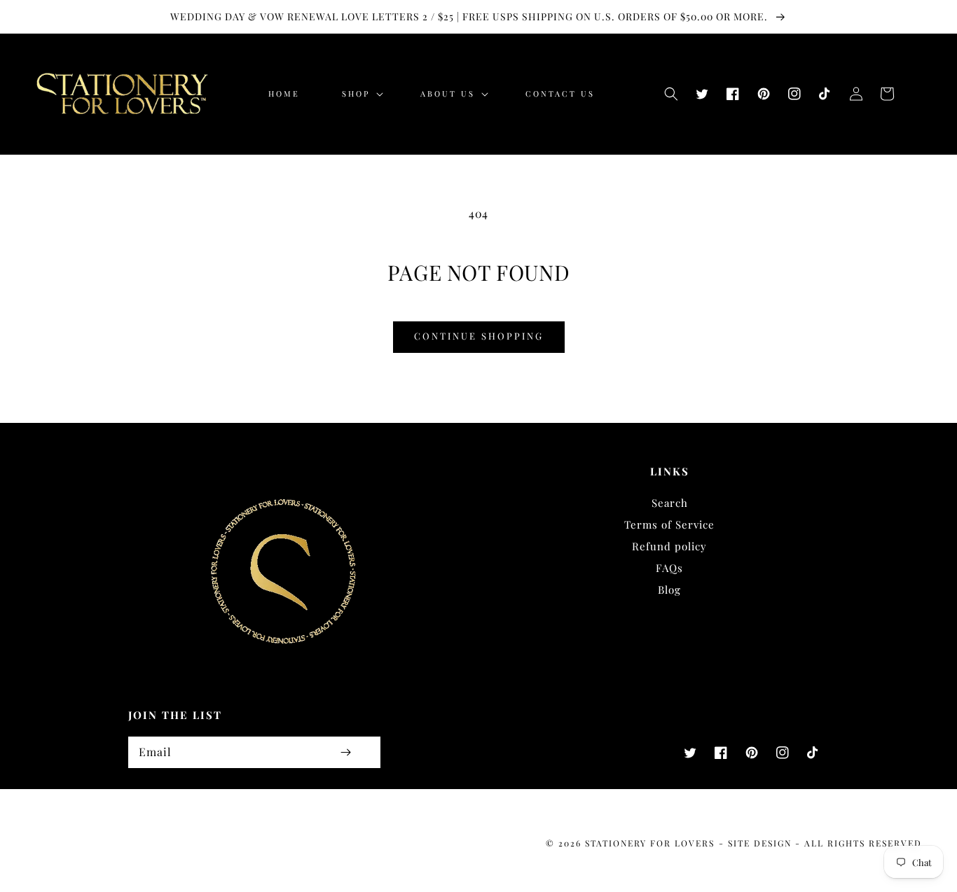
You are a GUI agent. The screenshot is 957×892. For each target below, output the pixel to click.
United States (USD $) (92, 847)
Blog (669, 590)
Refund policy (669, 546)
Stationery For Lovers (650, 843)
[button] (671, 93)
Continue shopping (479, 336)
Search (670, 503)
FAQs (669, 568)
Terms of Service (669, 524)
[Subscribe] (345, 752)
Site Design (760, 843)
